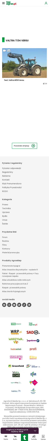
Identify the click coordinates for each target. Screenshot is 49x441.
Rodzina (5, 241)
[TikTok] (24, 305)
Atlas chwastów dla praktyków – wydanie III (20, 269)
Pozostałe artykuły (21, 146)
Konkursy (6, 248)
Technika (6, 208)
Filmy (4, 245)
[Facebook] (4, 305)
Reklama (6, 176)
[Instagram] (9, 305)
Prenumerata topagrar (11, 266)
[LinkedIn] (29, 305)
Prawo (5, 204)
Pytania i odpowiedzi (11, 168)
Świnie (5, 223)
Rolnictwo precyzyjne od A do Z (15, 283)
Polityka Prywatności (12, 187)
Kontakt (6, 179)
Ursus (4, 220)
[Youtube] (14, 305)
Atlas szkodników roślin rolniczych (16, 280)
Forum (4, 237)
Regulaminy (7, 172)
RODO (5, 191)
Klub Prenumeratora (11, 183)
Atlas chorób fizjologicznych (14, 291)
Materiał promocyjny (11, 252)
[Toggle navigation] (3, 3)
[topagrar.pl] (11, 3)
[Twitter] (19, 305)
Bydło (4, 216)
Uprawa (6, 212)
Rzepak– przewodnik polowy (14, 287)
